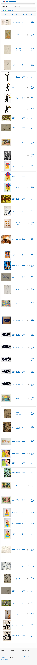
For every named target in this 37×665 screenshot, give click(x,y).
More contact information (4, 659)
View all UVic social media (25, 656)
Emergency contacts (24, 663)
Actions (16, 6)
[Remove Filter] (21, 10)
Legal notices (19, 663)
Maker (24, 14)
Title (18, 14)
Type (27, 14)
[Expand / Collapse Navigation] (1, 1)
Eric (22, 22)
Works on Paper (13, 22)
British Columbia (32, 22)
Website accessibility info (15, 652)
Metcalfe (23, 21)
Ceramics (13, 239)
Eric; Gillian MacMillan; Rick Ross (23, 240)
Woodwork (13, 76)
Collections (13, 14)
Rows (10, 6)
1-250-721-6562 (3, 657)
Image (6, 14)
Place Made (32, 14)
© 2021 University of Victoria (13, 663)
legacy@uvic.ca (3, 656)
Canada (32, 35)
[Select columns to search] (2, 4)
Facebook (25, 652)
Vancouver (32, 48)
